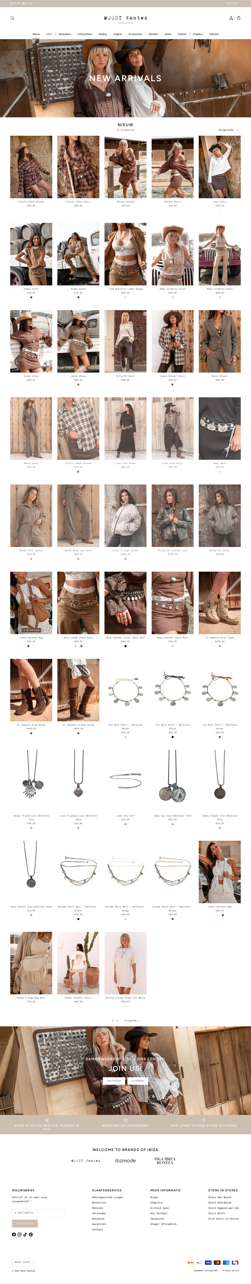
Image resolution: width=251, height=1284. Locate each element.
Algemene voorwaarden (206, 1271)
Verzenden (99, 1213)
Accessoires (135, 34)
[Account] (230, 18)
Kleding (103, 34)
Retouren (98, 1219)
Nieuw (36, 34)
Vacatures (157, 1219)
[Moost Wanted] (125, 18)
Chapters (198, 34)
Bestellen (99, 1202)
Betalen (97, 1208)
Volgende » (132, 1020)
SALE (49, 34)
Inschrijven (24, 1223)
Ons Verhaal (158, 1213)
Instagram (114, 1081)
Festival (182, 34)
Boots (168, 34)
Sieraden (153, 34)
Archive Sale (159, 1208)
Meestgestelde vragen (107, 1197)
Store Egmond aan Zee (223, 1208)
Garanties (99, 1224)
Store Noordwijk (219, 1202)
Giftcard (214, 34)
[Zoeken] (12, 18)
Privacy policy (230, 1271)
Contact (97, 1229)
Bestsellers (65, 34)
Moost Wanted (27, 1271)
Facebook (138, 1081)
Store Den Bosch (219, 1197)
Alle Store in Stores (223, 1219)
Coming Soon (85, 34)
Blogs (154, 1197)
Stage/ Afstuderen (163, 1224)
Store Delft (216, 1213)
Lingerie (117, 34)
